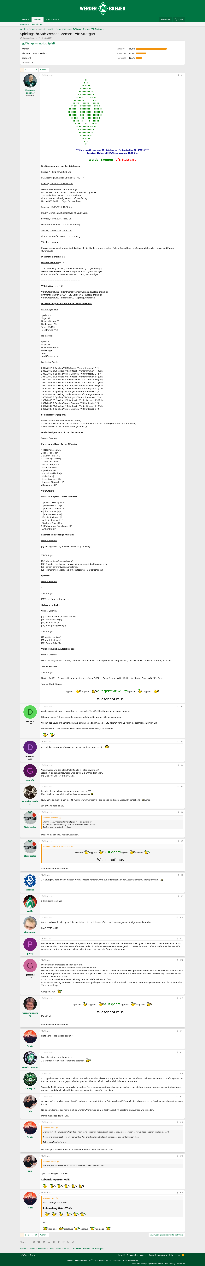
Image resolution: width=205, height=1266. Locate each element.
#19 (181, 1156)
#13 (181, 998)
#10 (181, 917)
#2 (182, 706)
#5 (182, 786)
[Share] (178, 75)
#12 (181, 960)
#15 (181, 1052)
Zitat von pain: (49, 1127)
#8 (182, 875)
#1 (182, 75)
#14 (181, 1031)
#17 (181, 1096)
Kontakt (121, 1255)
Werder (25, 19)
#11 (181, 938)
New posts (24, 24)
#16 (181, 1073)
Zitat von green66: (50, 817)
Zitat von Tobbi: (49, 1161)
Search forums (37, 24)
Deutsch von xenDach (125, 1260)
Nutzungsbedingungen (137, 1255)
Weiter (43, 69)
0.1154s (165, 1264)
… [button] (32, 69)
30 (36, 69)
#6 (182, 812)
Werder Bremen (29, 1255)
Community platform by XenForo (89, 1260)
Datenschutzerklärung (158, 1255)
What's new (51, 19)
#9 (182, 896)
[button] (59, 19)
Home (177, 1255)
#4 (182, 765)
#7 (182, 841)
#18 (181, 1122)
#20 (181, 1193)
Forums (37, 19)
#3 (182, 741)
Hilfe (171, 1255)
